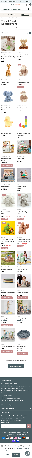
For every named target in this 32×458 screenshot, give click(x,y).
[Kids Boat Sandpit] (8, 258)
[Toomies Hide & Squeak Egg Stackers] (24, 122)
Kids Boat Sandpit (6, 269)
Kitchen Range (21, 158)
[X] (21, 415)
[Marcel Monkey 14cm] (24, 70)
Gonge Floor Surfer (22, 292)
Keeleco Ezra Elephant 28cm (7, 108)
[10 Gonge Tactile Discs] (8, 335)
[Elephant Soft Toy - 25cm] (24, 200)
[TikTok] (17, 415)
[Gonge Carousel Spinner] (24, 175)
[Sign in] (26, 5)
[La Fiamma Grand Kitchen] (8, 147)
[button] (27, 453)
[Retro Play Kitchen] (24, 258)
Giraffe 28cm (5, 82)
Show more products (16, 366)
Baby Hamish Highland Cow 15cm (23, 55)
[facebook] (1, 415)
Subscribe (29, 426)
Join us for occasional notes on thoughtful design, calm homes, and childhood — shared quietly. (13, 420)
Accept (16, 454)
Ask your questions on (13, 400)
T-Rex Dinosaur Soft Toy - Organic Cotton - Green (8, 241)
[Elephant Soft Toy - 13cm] (8, 200)
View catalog (2, 5)
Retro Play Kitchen (22, 269)
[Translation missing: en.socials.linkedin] (9, 415)
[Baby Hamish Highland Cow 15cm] (24, 43)
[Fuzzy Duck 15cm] (8, 122)
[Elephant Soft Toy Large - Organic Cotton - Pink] (24, 228)
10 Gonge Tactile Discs (8, 346)
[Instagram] (5, 415)
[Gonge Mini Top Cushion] (24, 335)
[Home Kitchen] (8, 175)
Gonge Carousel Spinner (21, 187)
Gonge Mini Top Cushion (21, 347)
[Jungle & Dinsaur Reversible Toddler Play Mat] (8, 43)
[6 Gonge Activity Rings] (8, 281)
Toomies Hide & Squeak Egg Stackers (23, 134)
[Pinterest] (13, 415)
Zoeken (29, 9)
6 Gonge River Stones (23, 319)
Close (16, 405)
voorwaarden (19, 448)
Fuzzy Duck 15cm (6, 133)
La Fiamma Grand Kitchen (6, 159)
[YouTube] (25, 415)
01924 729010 (8, 395)
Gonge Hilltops (5, 319)
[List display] (30, 33)
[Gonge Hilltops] (8, 307)
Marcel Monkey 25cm (23, 108)
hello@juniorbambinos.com (12, 398)
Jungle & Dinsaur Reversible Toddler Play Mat (8, 56)
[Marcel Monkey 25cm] (24, 96)
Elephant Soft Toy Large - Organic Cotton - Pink (24, 240)
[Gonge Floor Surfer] (24, 281)
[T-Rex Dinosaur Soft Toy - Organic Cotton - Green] (8, 228)
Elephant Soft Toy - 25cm (22, 212)
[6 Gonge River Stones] (24, 307)
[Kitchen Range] (24, 147)
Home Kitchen (5, 186)
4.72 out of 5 (25, 15)
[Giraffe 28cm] (8, 70)
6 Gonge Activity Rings (8, 292)
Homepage (4, 18)
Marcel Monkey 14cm (23, 82)
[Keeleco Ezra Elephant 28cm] (8, 96)
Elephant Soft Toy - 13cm (6, 212)
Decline (7, 454)
